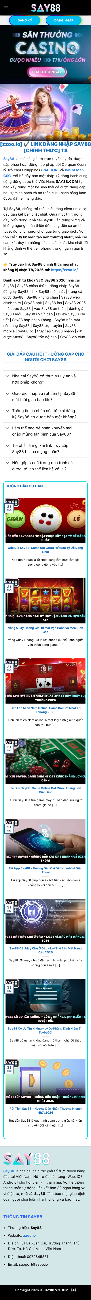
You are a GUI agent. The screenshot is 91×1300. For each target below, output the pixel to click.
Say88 (8, 1171)
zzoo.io (29, 1235)
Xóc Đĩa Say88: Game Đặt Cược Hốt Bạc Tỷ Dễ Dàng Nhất (45, 550)
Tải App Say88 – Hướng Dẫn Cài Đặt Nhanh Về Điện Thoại (45, 870)
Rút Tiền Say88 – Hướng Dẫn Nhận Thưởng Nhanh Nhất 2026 (45, 1110)
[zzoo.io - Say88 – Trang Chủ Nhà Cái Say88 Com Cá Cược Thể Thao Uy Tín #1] (45, 8)
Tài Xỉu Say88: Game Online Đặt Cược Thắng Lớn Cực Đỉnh (45, 790)
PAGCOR (49, 170)
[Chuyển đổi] (7, 376)
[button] (6, 7)
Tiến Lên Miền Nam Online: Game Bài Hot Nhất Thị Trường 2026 (45, 710)
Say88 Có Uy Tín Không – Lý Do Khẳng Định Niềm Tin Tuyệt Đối (45, 1030)
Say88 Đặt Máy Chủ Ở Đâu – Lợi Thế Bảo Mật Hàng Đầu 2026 (45, 950)
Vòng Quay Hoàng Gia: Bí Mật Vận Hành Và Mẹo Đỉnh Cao (45, 630)
